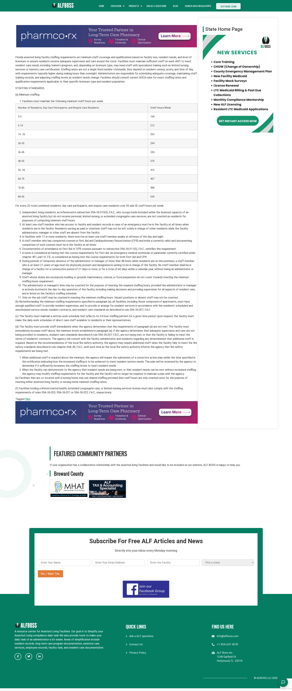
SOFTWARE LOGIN (228, 6)
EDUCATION (116, 6)
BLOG (175, 6)
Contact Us (136, 644)
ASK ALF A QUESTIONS (156, 6)
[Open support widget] (283, 682)
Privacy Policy (137, 652)
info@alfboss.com (227, 636)
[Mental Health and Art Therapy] (69, 497)
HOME (101, 6)
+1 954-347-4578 (227, 644)
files (27, 399)
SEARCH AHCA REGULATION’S (198, 6)
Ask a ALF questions (141, 636)
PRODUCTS (134, 6)
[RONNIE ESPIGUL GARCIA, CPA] (107, 497)
